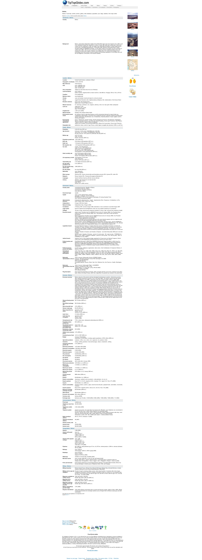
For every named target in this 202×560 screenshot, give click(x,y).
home (90, 530)
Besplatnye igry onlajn (91, 558)
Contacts (119, 5)
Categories (74, 5)
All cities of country (66, 522)
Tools (92, 5)
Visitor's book (81, 558)
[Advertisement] (93, 32)
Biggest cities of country (68, 523)
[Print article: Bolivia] (93, 529)
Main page (66, 5)
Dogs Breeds (88, 7)
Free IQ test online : (92, 550)
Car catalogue (102, 7)
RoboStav (116, 558)
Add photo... (137, 75)
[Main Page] (84, 529)
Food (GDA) (109, 7)
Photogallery (116, 7)
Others (98, 5)
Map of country (65, 521)
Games (105, 5)
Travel (82, 7)
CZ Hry (110, 558)
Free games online (102, 558)
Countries (68, 15)
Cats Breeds (95, 7)
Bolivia (85, 15)
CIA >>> (67, 494)
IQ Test (112, 5)
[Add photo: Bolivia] (97, 529)
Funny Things (84, 5)
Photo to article (65, 524)
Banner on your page (72, 558)
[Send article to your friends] (101, 529)
